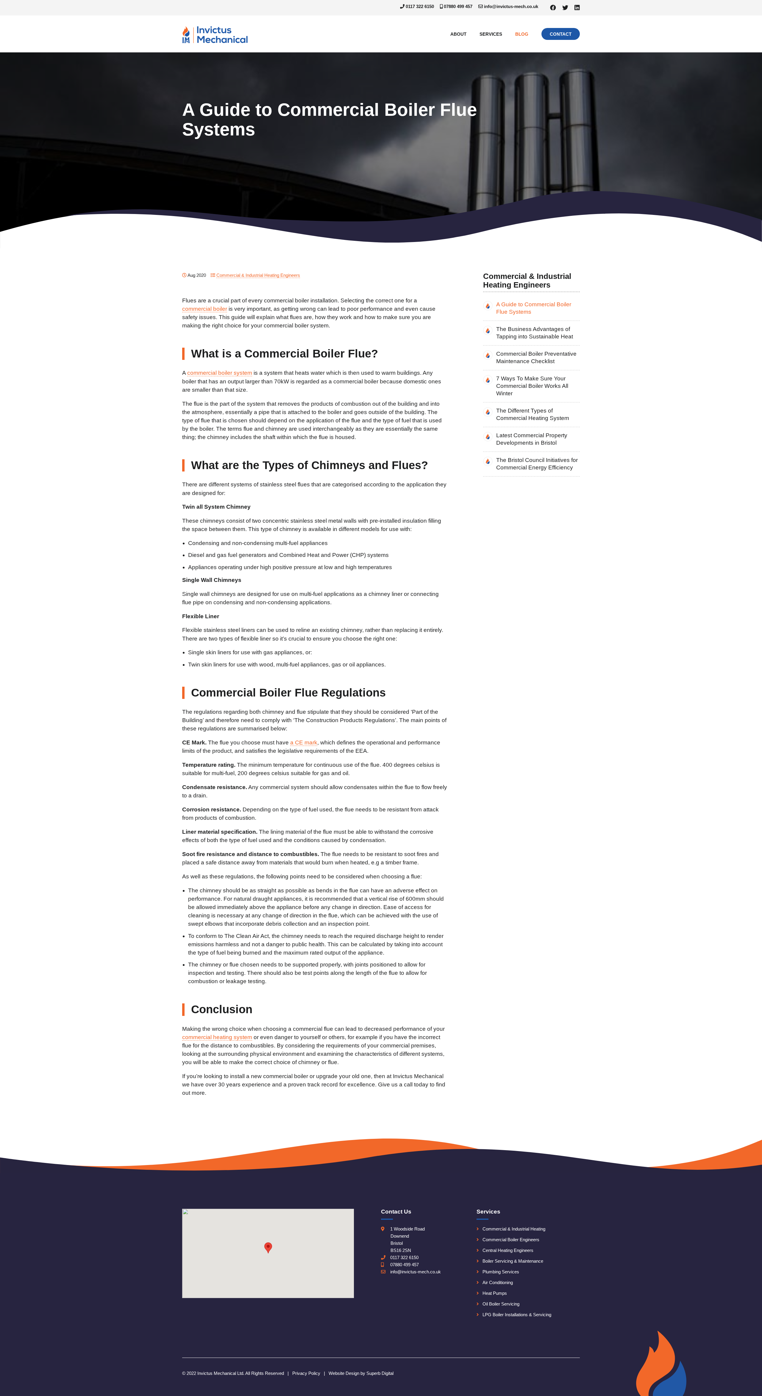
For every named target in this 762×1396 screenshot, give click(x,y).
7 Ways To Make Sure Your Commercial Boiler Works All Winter (532, 385)
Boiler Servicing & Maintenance (513, 1261)
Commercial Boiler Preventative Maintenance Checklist (536, 357)
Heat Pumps (495, 1293)
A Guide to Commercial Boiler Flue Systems (533, 308)
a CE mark (303, 742)
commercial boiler (204, 309)
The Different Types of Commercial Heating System (532, 414)
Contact (561, 34)
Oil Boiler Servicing (501, 1303)
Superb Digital (380, 1373)
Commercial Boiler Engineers (511, 1239)
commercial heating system (217, 1037)
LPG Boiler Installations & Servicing (517, 1314)
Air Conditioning (498, 1282)
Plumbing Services (501, 1271)
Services (491, 34)
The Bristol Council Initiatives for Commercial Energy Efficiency (537, 464)
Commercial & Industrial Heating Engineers (258, 275)
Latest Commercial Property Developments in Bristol (531, 439)
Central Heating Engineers (508, 1250)
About (458, 34)
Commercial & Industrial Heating (514, 1228)
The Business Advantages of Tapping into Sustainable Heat (534, 333)
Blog (521, 34)
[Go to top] (748, 1389)
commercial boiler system (219, 373)
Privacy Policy (306, 1373)
